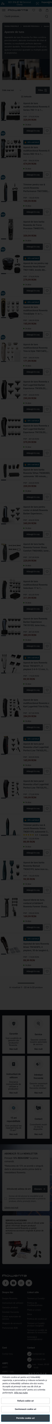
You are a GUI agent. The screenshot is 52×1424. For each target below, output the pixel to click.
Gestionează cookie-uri (25, 1409)
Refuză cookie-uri (25, 1401)
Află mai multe (21, 1393)
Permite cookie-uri (25, 1418)
